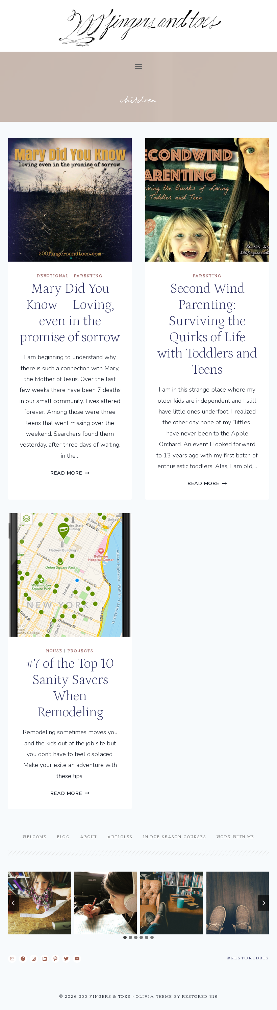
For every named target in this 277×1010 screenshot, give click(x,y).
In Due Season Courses (174, 836)
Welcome (35, 836)
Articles (120, 836)
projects (81, 650)
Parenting (88, 275)
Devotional (53, 275)
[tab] (125, 937)
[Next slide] (263, 903)
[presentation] (70, 200)
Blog (63, 836)
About (88, 836)
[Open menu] (139, 66)
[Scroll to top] (259, 999)
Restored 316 (200, 996)
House (54, 650)
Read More (70, 473)
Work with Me (235, 836)
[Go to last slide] (13, 903)
